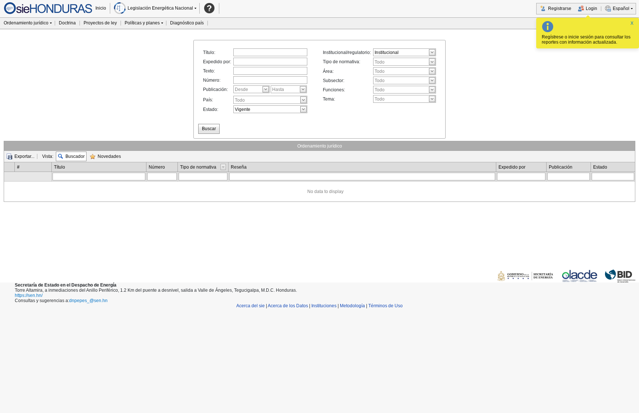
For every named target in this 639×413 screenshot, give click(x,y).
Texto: (209, 71)
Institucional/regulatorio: (347, 52)
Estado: (210, 109)
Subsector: (333, 80)
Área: (328, 71)
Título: (209, 52)
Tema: (329, 99)
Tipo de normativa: (341, 61)
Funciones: (334, 89)
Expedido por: (217, 61)
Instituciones (324, 305)
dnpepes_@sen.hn (88, 300)
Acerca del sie (250, 305)
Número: (211, 80)
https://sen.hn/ (29, 295)
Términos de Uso (385, 305)
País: (208, 99)
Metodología (352, 305)
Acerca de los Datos (288, 305)
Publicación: (215, 89)
